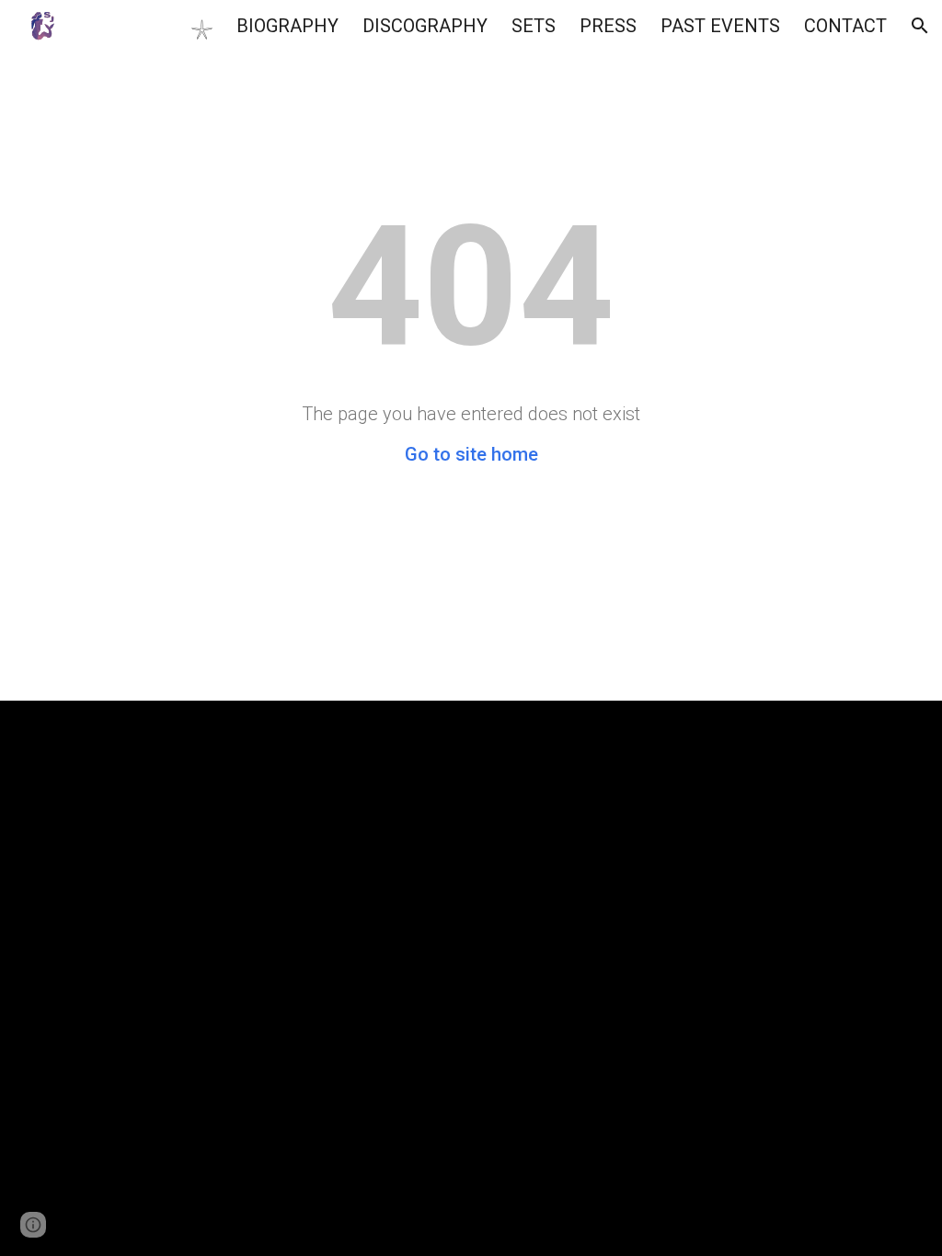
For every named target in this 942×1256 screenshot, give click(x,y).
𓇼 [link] (201, 28)
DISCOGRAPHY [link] (425, 26)
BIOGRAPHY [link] (287, 26)
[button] (920, 26)
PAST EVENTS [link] (720, 26)
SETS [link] (533, 26)
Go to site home (471, 454)
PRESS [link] (608, 26)
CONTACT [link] (845, 26)
